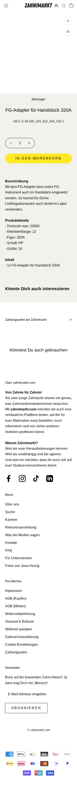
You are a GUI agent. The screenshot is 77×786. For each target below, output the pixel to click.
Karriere (11, 519)
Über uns (12, 504)
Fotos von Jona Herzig (22, 566)
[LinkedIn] (49, 478)
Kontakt (11, 542)
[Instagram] (22, 478)
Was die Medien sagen (22, 535)
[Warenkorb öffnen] (71, 5)
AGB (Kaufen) (15, 598)
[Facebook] (8, 478)
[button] (38, 170)
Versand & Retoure (19, 621)
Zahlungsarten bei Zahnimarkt (26, 319)
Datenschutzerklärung (21, 637)
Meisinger (38, 99)
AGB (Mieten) (15, 606)
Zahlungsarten (16, 652)
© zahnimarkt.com (38, 730)
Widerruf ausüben (18, 629)
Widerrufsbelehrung (20, 614)
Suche (10, 512)
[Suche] (64, 5)
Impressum (13, 591)
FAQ (8, 550)
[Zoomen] (68, 21)
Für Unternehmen (18, 558)
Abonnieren (26, 708)
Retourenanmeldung (20, 527)
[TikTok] (36, 478)
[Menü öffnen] (6, 5)
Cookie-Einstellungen (21, 644)
